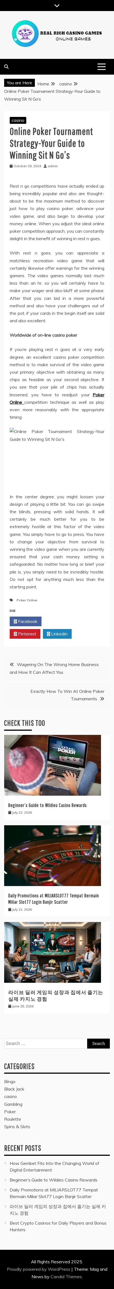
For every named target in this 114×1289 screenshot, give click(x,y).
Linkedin (59, 633)
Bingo (9, 1081)
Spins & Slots (17, 1126)
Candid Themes (66, 1276)
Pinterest (26, 633)
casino (18, 120)
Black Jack (14, 1089)
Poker (10, 1111)
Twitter (59, 621)
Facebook (27, 621)
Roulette (12, 1119)
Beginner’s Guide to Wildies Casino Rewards (47, 805)
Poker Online (27, 600)
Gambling (13, 1104)
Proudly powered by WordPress (39, 1269)
